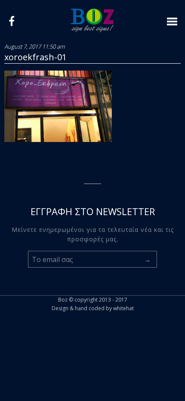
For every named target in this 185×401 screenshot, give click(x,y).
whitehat (123, 308)
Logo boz (92, 20)
